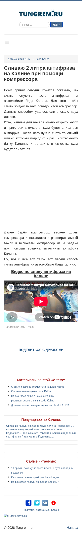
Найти (56, 24)
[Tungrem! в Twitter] (37, 502)
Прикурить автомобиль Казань (41, 510)
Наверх (72, 527)
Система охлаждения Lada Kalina (31, 391)
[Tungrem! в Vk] (45, 502)
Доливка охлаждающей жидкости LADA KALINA (40, 405)
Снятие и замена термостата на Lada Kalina (37, 386)
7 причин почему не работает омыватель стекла (40, 427)
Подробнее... (64, 425)
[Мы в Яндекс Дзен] (53, 502)
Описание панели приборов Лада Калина (31, 425)
